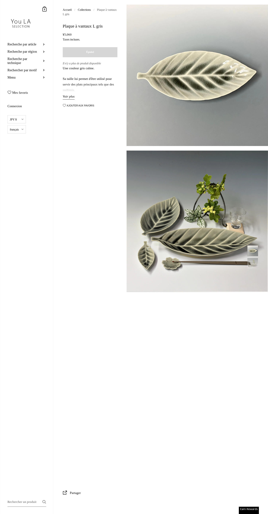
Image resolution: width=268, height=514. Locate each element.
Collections (84, 9)
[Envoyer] (44, 502)
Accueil (67, 9)
